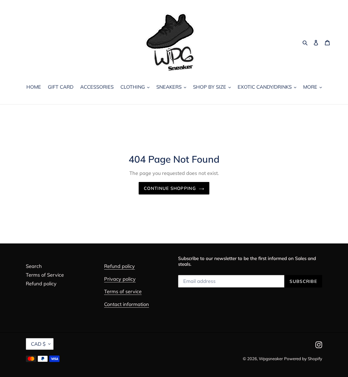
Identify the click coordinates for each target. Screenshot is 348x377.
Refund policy (41, 283)
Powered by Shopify (303, 358)
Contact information (126, 304)
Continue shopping (170, 188)
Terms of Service (45, 275)
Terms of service (123, 291)
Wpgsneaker (271, 358)
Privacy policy (120, 279)
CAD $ (38, 344)
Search (34, 266)
